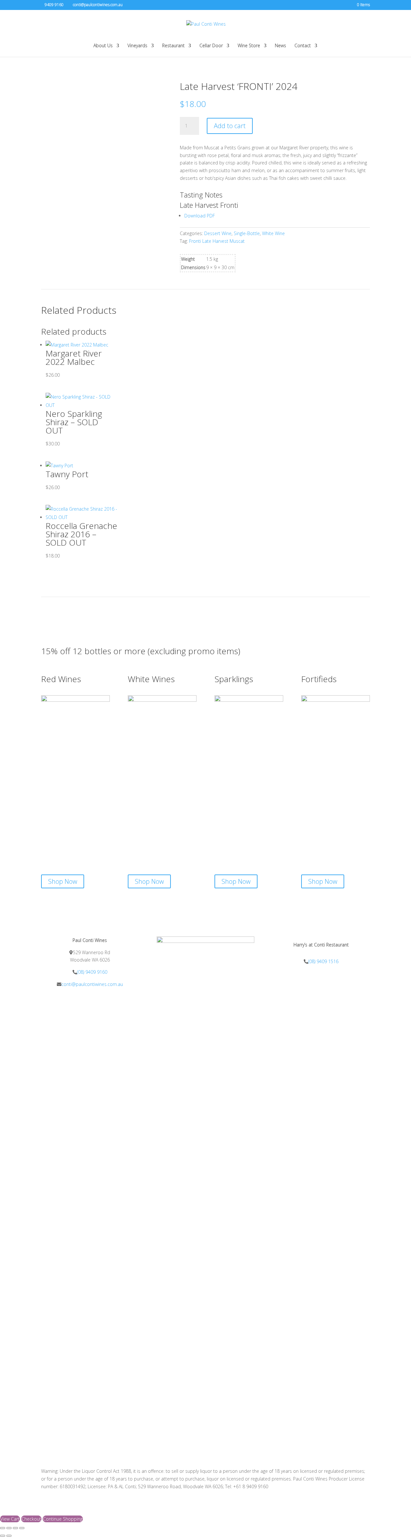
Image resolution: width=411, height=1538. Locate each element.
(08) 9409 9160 (92, 972)
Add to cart (230, 125)
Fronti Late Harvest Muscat (217, 241)
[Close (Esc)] (21, 1528)
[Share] (15, 1528)
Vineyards (137, 45)
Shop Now (62, 881)
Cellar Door (211, 45)
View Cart (10, 1519)
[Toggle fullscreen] (9, 1528)
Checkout (31, 1519)
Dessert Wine (218, 233)
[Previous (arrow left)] (2, 1536)
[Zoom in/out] (2, 1528)
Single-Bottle (247, 233)
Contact (302, 45)
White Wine (273, 233)
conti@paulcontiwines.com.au (92, 984)
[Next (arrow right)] (9, 1536)
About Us (103, 45)
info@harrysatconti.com (321, 973)
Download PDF (199, 216)
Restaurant (173, 45)
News (280, 45)
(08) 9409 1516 (323, 961)
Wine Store (249, 45)
